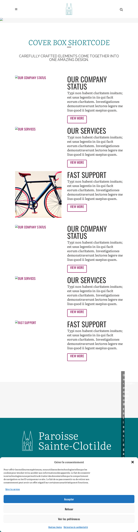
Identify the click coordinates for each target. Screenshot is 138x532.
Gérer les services (12, 489)
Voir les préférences (69, 519)
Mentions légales (55, 527)
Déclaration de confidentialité (76, 527)
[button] (132, 462)
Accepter (69, 499)
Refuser (69, 509)
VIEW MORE (77, 118)
